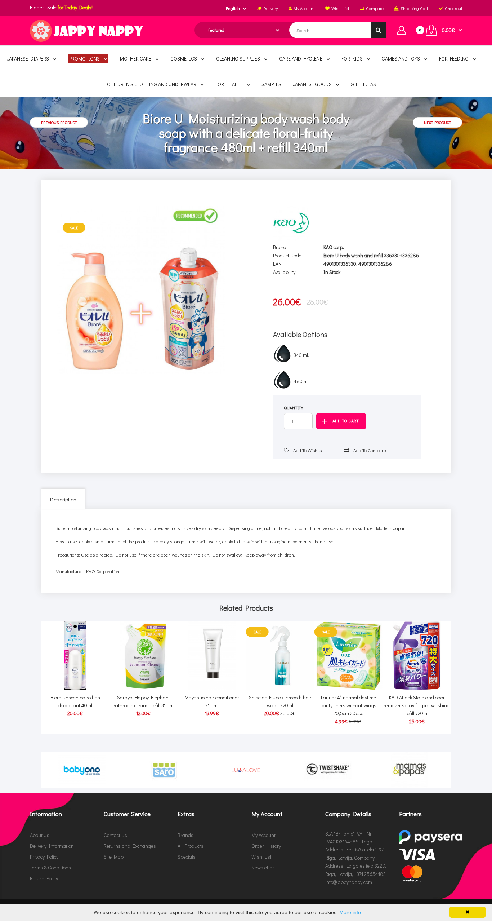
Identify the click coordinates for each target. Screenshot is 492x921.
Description (63, 499)
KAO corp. (333, 247)
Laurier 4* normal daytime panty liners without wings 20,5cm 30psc (348, 705)
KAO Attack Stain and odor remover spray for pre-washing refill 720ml (417, 705)
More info (350, 912)
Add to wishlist (307, 450)
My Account (263, 835)
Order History (266, 845)
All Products (190, 845)
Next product (437, 122)
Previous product (59, 122)
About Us (39, 835)
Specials (187, 856)
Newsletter (262, 867)
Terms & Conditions (50, 867)
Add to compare (369, 450)
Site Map (114, 856)
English (233, 8)
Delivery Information (52, 845)
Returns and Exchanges (130, 845)
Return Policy (44, 878)
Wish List (261, 856)
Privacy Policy (44, 856)
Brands (185, 835)
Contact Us (115, 835)
